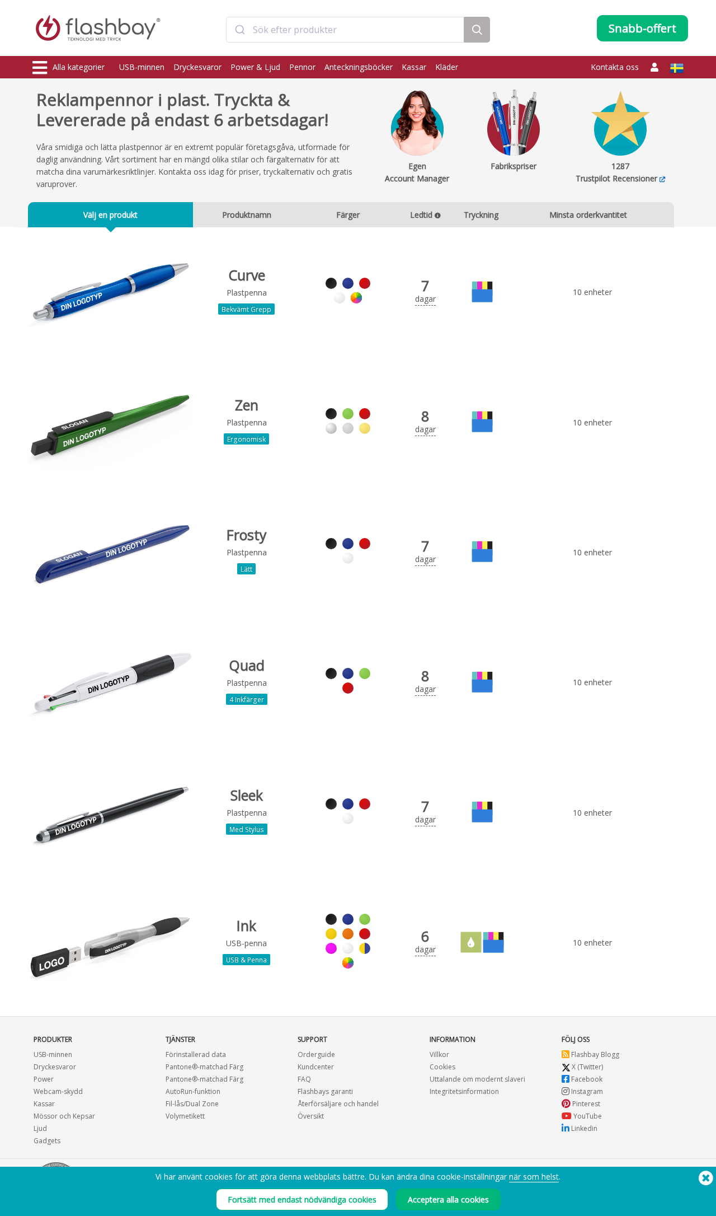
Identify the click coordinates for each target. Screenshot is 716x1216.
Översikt (311, 1116)
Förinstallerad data (196, 1054)
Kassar (414, 67)
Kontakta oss (615, 67)
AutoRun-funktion (193, 1091)
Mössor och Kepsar (64, 1116)
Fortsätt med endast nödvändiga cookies (302, 1199)
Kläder (446, 67)
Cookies (442, 1067)
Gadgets (47, 1140)
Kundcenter (316, 1067)
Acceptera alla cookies (448, 1199)
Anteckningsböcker (358, 67)
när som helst (534, 1176)
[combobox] (345, 30)
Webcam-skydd (58, 1091)
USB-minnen (141, 67)
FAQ (304, 1079)
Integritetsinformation (464, 1091)
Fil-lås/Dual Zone (192, 1104)
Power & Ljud (255, 67)
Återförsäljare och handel (338, 1104)
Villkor (439, 1054)
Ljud (40, 1128)
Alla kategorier (79, 67)
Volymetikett (185, 1116)
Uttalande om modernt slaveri (477, 1079)
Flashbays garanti (325, 1091)
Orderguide (316, 1054)
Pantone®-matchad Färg (204, 1067)
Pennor (302, 67)
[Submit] (240, 29)
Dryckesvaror (197, 67)
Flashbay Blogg (594, 1054)
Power (44, 1079)
